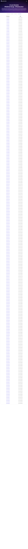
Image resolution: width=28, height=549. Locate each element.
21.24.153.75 (7, 131)
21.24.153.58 (7, 105)
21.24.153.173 (8, 279)
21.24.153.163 (8, 264)
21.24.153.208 (8, 332)
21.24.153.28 (7, 60)
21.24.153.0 (7, 17)
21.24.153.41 (7, 79)
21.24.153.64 (7, 114)
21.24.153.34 (7, 69)
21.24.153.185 (8, 297)
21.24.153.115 (8, 191)
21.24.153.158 (8, 256)
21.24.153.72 (7, 126)
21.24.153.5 (7, 25)
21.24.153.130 (8, 214)
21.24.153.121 (8, 200)
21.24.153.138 (8, 226)
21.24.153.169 (8, 273)
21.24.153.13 (7, 37)
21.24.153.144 (8, 235)
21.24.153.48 (7, 90)
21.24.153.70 (7, 123)
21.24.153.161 (8, 261)
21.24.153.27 (7, 58)
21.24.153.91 (7, 155)
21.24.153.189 (8, 303)
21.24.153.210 (8, 335)
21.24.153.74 (7, 129)
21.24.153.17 (7, 43)
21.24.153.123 (8, 203)
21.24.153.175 (8, 282)
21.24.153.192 (8, 308)
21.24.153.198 (8, 317)
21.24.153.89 (7, 152)
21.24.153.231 (8, 367)
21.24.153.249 (8, 394)
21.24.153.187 (8, 300)
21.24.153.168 (8, 271)
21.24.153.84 (7, 144)
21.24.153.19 (7, 46)
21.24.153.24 (7, 54)
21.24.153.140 (8, 229)
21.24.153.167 (8, 270)
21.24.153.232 (8, 368)
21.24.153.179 (8, 288)
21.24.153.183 (8, 294)
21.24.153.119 (8, 197)
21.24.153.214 (8, 341)
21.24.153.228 (8, 362)
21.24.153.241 (8, 382)
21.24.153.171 (8, 276)
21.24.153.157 (8, 255)
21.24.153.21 (7, 49)
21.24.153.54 (7, 99)
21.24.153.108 (8, 181)
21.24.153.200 (8, 320)
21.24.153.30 (7, 63)
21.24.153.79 (7, 137)
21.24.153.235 (8, 373)
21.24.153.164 (8, 265)
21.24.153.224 (8, 356)
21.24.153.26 (7, 57)
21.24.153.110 (8, 184)
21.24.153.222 (8, 353)
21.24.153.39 (7, 76)
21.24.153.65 (7, 116)
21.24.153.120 (8, 199)
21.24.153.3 (7, 22)
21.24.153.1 (7, 19)
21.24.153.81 (7, 140)
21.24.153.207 (8, 330)
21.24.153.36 (7, 72)
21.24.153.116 (8, 193)
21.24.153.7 (7, 28)
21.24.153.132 (8, 217)
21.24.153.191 (8, 306)
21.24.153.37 (7, 73)
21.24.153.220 (8, 350)
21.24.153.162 (8, 262)
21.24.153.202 (8, 323)
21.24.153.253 (8, 400)
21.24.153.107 (8, 179)
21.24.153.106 (8, 178)
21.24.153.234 (8, 371)
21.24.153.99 (7, 167)
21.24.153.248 (8, 392)
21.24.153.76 (7, 132)
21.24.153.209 (8, 333)
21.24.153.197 (8, 315)
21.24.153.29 (7, 61)
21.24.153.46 (7, 87)
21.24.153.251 (8, 397)
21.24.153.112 (8, 187)
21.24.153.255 (8, 403)
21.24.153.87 (7, 149)
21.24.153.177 (8, 285)
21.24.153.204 (8, 326)
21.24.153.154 (8, 250)
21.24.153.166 (8, 268)
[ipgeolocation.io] (4, 1)
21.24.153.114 (8, 190)
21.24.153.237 (8, 376)
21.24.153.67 (7, 119)
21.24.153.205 (8, 327)
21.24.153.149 (8, 243)
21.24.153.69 (7, 122)
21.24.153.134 (8, 220)
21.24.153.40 (7, 78)
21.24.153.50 (7, 93)
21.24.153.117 (8, 194)
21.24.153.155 (8, 252)
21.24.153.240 (8, 380)
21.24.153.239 (8, 379)
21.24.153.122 (8, 202)
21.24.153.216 (8, 344)
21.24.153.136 (8, 223)
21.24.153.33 (7, 67)
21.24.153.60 (7, 108)
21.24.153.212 (8, 338)
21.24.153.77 (7, 134)
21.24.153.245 (8, 388)
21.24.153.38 (7, 75)
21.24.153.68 (7, 120)
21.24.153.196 (8, 314)
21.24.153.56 (7, 102)
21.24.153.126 (8, 208)
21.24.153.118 (8, 196)
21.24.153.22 (7, 51)
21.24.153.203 (8, 324)
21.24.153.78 (7, 135)
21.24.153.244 (8, 386)
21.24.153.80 (7, 138)
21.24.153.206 (8, 329)
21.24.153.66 (7, 117)
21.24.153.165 (8, 267)
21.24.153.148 (8, 241)
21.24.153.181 (8, 291)
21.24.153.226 (8, 359)
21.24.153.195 (8, 312)
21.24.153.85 (7, 146)
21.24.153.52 (7, 96)
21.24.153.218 (8, 347)
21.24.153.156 (8, 253)
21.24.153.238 (8, 377)
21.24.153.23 (7, 52)
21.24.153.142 (8, 232)
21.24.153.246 (8, 389)
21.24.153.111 (8, 185)
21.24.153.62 (7, 111)
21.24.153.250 (8, 395)
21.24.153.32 (7, 66)
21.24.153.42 (7, 81)
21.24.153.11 (7, 34)
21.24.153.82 (7, 141)
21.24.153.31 (7, 64)
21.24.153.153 (8, 249)
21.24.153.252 (8, 398)
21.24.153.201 (8, 321)
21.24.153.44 (7, 84)
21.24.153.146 (8, 238)
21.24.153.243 (8, 385)
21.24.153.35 (7, 70)
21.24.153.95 (7, 161)
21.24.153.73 (7, 128)
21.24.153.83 (7, 143)
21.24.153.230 (8, 365)
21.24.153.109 (8, 182)
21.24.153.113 (8, 188)
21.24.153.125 (8, 206)
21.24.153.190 (8, 305)
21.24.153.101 (8, 170)
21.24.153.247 (8, 391)
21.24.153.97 (7, 164)
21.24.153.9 (7, 31)
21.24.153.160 (8, 259)
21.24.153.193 (8, 309)
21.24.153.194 (8, 311)
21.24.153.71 (7, 125)
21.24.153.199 (8, 318)
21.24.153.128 (8, 211)
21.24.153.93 (7, 158)
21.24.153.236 (8, 374)
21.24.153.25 (7, 55)
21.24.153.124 (8, 205)
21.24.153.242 (8, 383)
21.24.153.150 (8, 244)
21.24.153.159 (8, 258)
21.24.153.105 (8, 176)
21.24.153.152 (8, 247)
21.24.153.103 (8, 173)
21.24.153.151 (8, 246)
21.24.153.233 (8, 370)
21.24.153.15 (7, 40)
